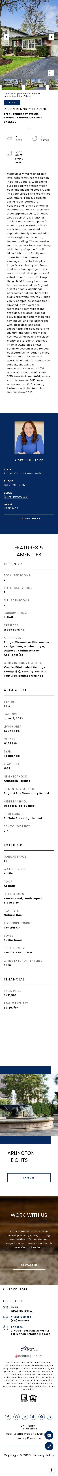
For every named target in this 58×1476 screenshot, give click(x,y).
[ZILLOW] (50, 1417)
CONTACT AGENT (29, 518)
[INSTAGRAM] (16, 1417)
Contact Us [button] (29, 1265)
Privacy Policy (44, 1455)
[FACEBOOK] (8, 1417)
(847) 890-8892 (15, 485)
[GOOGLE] (42, 1417)
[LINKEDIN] (25, 1417)
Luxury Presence (29, 1438)
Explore (29, 1177)
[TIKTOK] (33, 1417)
